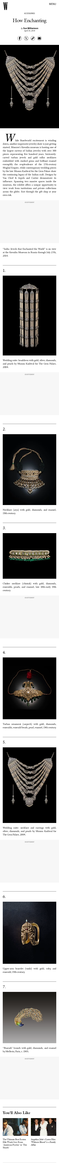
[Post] (26, 38)
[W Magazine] (5, 6)
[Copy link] (33, 38)
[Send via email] (39, 38)
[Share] (19, 38)
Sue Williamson (30, 28)
